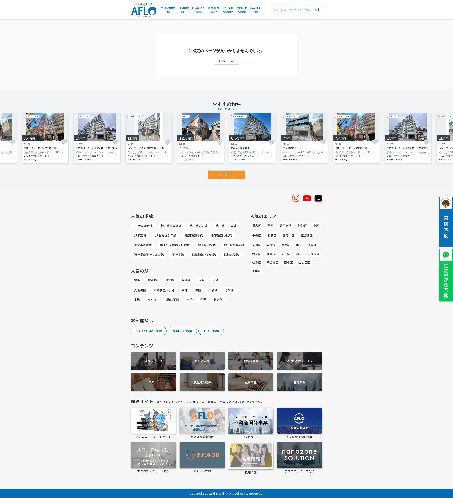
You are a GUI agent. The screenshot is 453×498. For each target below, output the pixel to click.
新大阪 (218, 299)
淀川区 (256, 245)
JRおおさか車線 (165, 235)
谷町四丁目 (171, 299)
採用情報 (251, 472)
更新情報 (251, 382)
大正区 (285, 254)
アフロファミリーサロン (153, 471)
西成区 (288, 262)
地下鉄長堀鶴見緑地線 (175, 245)
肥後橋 (152, 280)
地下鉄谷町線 (199, 226)
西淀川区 (289, 235)
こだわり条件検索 (148, 331)
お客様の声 (250, 361)
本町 (137, 299)
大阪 (202, 280)
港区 (299, 254)
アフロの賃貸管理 (202, 436)
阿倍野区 (313, 254)
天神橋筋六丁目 (163, 290)
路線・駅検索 (182, 331)
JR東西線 (140, 235)
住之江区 (304, 262)
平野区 (256, 271)
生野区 (285, 245)
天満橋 (212, 290)
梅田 (198, 290)
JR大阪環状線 (143, 226)
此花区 (271, 254)
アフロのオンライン (299, 361)
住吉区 (256, 262)
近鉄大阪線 (231, 254)
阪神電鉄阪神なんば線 (149, 254)
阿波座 (186, 280)
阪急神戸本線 (143, 245)
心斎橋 (229, 290)
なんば (152, 299)
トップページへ (227, 61)
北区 (316, 225)
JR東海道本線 (193, 235)
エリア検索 (211, 331)
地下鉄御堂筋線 (171, 226)
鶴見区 (256, 254)
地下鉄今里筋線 (234, 245)
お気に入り (202, 361)
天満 (216, 280)
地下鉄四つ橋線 (221, 235)
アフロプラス (251, 437)
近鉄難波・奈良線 (204, 254)
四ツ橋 (169, 280)
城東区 (312, 245)
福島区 (256, 225)
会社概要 (299, 382)
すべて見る (226, 174)
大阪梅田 (140, 290)
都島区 (271, 235)
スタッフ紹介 (153, 361)
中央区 (256, 235)
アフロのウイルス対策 (299, 471)
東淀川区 (307, 235)
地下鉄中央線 (207, 245)
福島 (137, 280)
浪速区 (302, 225)
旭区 (299, 245)
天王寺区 (286, 225)
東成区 (271, 245)
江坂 (203, 299)
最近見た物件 (202, 382)
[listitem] (149, 138)
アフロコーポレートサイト (153, 436)
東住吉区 (272, 262)
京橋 (190, 299)
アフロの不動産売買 (299, 436)
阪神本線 (178, 254)
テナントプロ (202, 471)
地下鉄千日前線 (226, 226)
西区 (270, 225)
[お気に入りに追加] (12, 142)
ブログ (153, 382)
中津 (185, 290)
